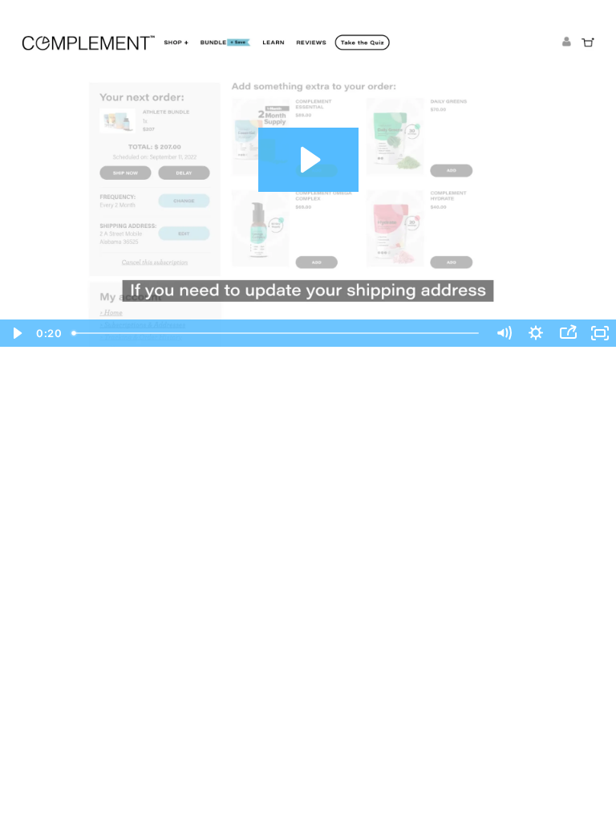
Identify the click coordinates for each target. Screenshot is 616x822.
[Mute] (504, 333)
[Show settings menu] (536, 333)
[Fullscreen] (600, 333)
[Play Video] (16, 333)
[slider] (277, 333)
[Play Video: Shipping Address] (308, 160)
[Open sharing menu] (568, 333)
